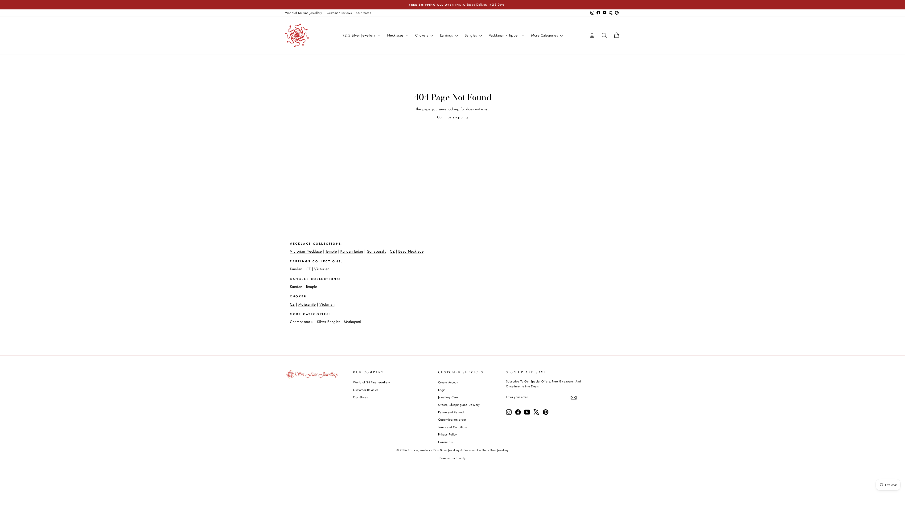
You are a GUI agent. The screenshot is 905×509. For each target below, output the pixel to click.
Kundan (296, 269)
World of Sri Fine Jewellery (303, 13)
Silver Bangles (328, 321)
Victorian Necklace (306, 251)
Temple (331, 251)
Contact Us (445, 442)
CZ (392, 251)
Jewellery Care (448, 397)
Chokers (422, 35)
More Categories (545, 35)
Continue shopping (452, 117)
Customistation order (452, 419)
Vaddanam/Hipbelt (505, 35)
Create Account (448, 382)
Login (442, 390)
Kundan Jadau (351, 251)
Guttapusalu (376, 251)
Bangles (471, 35)
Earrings (447, 35)
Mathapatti (352, 321)
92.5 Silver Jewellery (359, 35)
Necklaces (396, 35)
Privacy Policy (447, 434)
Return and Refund (451, 412)
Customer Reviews (339, 13)
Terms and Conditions (453, 427)
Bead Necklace (411, 251)
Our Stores (363, 13)
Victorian (321, 269)
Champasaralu (301, 321)
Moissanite (307, 304)
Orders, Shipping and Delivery (459, 404)
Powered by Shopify (452, 458)
